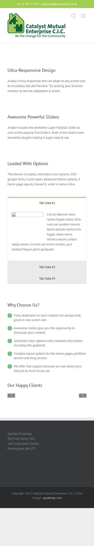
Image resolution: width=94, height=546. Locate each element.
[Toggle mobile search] (73, 15)
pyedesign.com (52, 498)
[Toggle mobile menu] (83, 15)
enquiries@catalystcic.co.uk (59, 4)
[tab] (47, 202)
